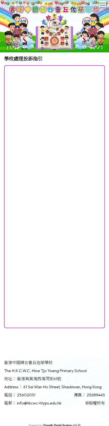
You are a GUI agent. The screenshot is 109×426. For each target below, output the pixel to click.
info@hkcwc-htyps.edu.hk (39, 403)
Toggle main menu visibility (102, 5)
